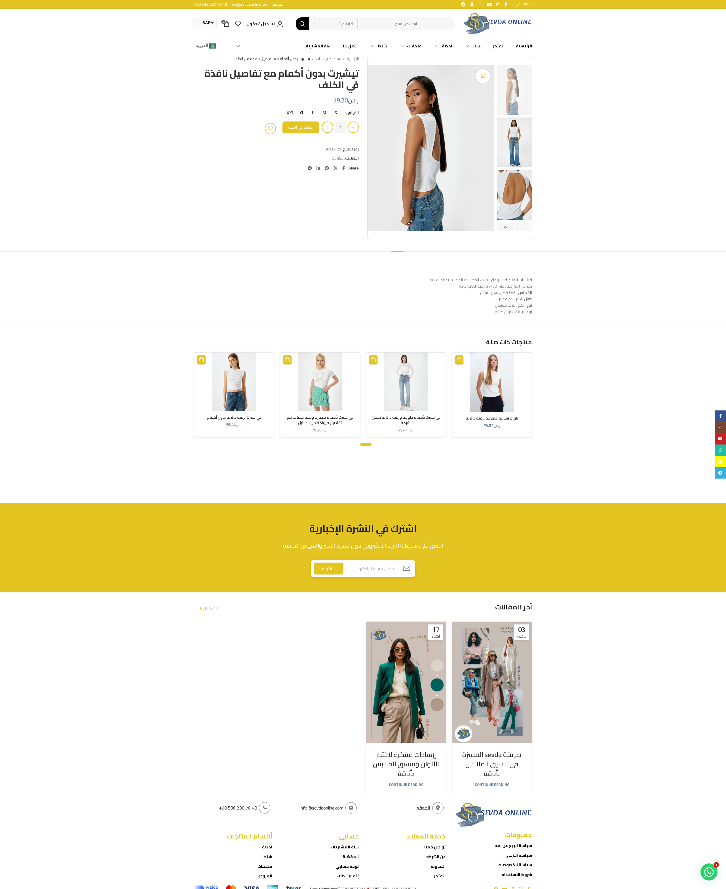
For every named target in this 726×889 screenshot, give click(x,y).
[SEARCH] (302, 23)
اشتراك (328, 568)
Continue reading (492, 785)
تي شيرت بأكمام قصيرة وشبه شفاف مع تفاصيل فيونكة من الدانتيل (320, 420)
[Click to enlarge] (483, 76)
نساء (337, 59)
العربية (202, 45)
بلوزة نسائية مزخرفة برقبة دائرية (492, 418)
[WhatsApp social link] (480, 4)
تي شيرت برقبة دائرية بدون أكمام (234, 417)
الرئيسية (352, 59)
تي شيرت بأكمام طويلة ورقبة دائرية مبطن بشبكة (406, 420)
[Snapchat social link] (471, 4)
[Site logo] (497, 23)
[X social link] (335, 168)
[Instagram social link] (497, 4)
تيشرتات (321, 59)
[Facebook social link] (505, 4)
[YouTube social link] (488, 4)
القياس (352, 113)
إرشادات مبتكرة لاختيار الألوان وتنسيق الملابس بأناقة (406, 764)
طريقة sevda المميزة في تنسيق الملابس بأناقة (492, 764)
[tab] (397, 259)
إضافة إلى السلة (300, 127)
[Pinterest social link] (326, 168)
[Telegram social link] (462, 4)
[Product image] (492, 382)
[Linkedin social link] (318, 168)
